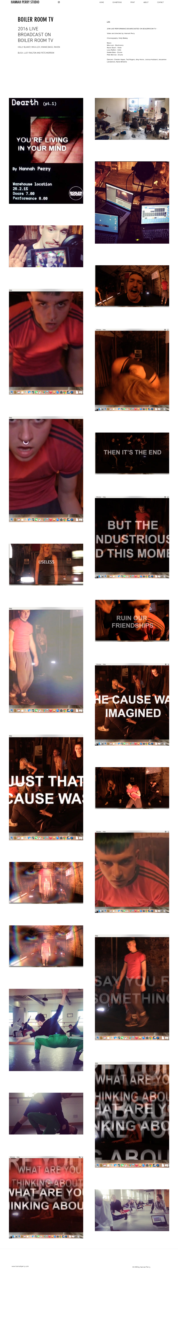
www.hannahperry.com (20, 1266)
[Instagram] (59, 2)
